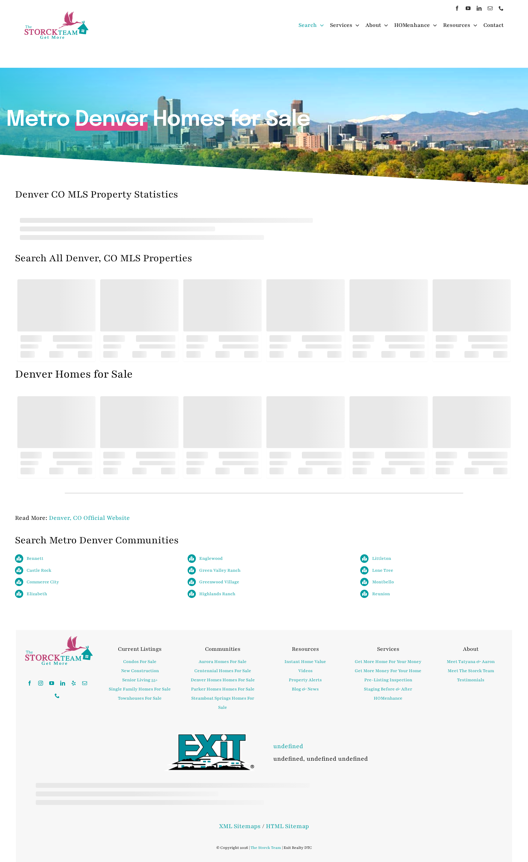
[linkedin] (479, 8)
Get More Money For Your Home (388, 671)
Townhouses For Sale (140, 698)
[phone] (501, 8)
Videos (305, 671)
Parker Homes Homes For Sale (223, 689)
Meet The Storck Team (471, 671)
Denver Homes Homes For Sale (223, 680)
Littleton (381, 558)
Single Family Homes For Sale (140, 689)
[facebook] (457, 8)
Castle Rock (39, 570)
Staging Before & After (388, 689)
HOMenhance (388, 698)
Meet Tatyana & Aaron (471, 662)
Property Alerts (305, 680)
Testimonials (470, 680)
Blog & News (305, 689)
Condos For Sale (139, 662)
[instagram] (40, 683)
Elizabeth (37, 594)
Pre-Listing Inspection (388, 680)
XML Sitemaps (240, 826)
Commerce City (43, 582)
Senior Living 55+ (140, 680)
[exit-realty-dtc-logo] (209, 737)
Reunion (381, 594)
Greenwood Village (219, 582)
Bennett (35, 558)
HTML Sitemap (287, 826)
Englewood (211, 558)
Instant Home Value (305, 662)
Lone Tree (382, 570)
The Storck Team (266, 847)
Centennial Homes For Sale (222, 671)
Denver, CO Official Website (89, 518)
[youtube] (468, 8)
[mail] (490, 8)
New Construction (140, 671)
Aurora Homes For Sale (223, 662)
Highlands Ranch (217, 594)
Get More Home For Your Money (388, 662)
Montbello (383, 582)
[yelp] (73, 683)
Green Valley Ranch (219, 570)
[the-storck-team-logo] (56, 15)
